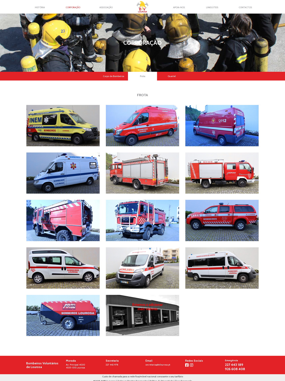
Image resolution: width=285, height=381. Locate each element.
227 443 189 (234, 365)
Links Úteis (212, 7)
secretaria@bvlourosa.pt (157, 364)
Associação (106, 7)
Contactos (245, 7)
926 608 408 (235, 369)
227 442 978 (112, 364)
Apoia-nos (179, 7)
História (40, 7)
